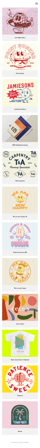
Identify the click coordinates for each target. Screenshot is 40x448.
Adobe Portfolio (24, 442)
